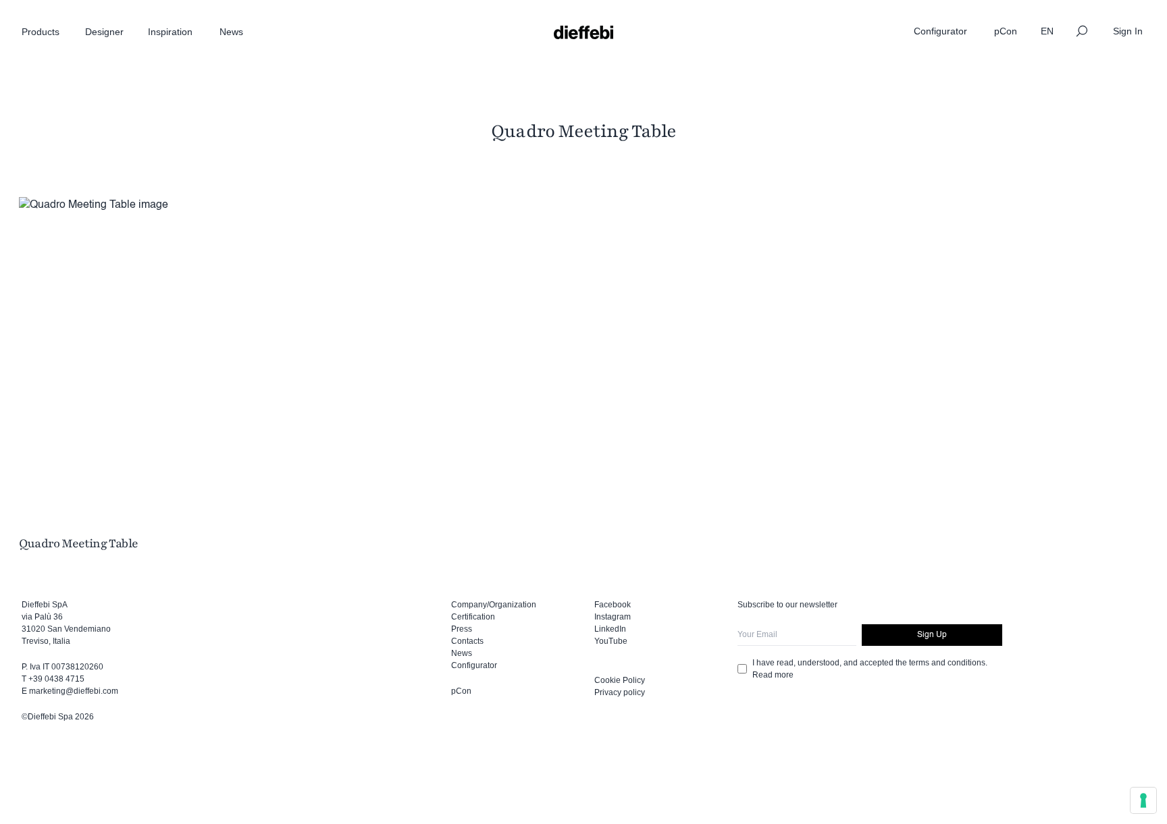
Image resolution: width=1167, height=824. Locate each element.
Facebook (612, 604)
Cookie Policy (619, 680)
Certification (473, 617)
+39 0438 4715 (56, 679)
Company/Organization (493, 604)
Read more (773, 675)
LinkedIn (610, 629)
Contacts (467, 641)
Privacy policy (619, 692)
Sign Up (932, 635)
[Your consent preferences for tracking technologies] (1143, 800)
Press (461, 629)
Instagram (612, 617)
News (461, 653)
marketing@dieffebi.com (73, 691)
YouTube (610, 641)
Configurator (474, 665)
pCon (461, 691)
